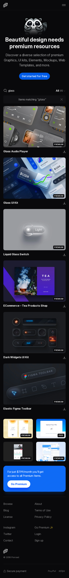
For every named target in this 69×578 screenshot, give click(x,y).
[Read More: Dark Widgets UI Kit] (34, 332)
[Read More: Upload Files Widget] (51, 428)
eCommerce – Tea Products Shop (25, 305)
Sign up (38, 540)
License (8, 516)
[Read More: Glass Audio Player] (34, 126)
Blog (6, 510)
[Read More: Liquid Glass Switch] (34, 229)
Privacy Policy (43, 516)
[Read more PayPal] (52, 571)
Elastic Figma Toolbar (17, 408)
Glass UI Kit (10, 202)
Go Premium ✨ (43, 527)
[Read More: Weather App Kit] (18, 428)
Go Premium (19, 484)
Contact (8, 540)
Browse (8, 504)
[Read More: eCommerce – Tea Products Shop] (34, 281)
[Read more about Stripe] (62, 571)
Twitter (7, 534)
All (59, 90)
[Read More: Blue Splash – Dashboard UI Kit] (51, 451)
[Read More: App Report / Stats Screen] (18, 451)
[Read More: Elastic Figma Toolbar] (34, 384)
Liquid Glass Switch (16, 254)
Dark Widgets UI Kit (16, 357)
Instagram (9, 527)
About (38, 504)
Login (37, 534)
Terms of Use (42, 510)
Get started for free (34, 76)
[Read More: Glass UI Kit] (34, 178)
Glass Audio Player (15, 151)
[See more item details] (64, 152)
